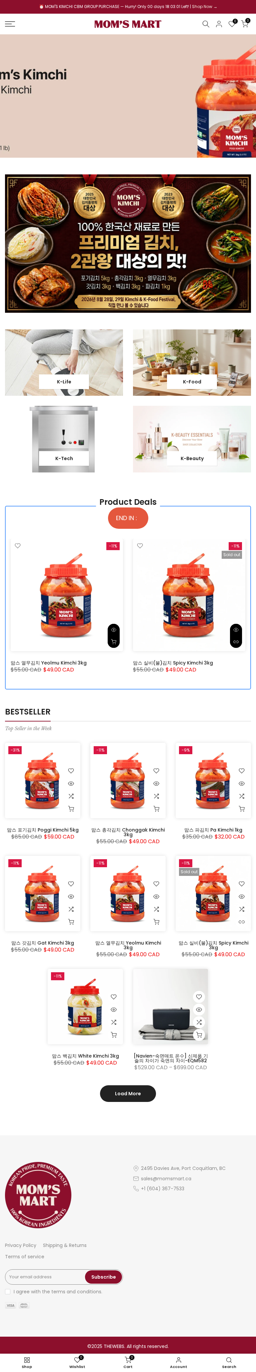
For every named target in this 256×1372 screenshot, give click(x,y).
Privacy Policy (20, 1245)
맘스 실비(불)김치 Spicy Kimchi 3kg (173, 662)
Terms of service (24, 1256)
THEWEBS (114, 1346)
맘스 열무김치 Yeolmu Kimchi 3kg (49, 662)
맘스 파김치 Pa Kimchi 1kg (213, 830)
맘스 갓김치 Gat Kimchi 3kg (42, 943)
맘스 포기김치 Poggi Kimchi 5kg (43, 830)
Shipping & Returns (65, 1245)
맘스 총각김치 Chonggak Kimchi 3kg (128, 832)
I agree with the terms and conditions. (58, 1291)
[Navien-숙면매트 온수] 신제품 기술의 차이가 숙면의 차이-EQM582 (171, 1058)
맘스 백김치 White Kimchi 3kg (85, 1056)
